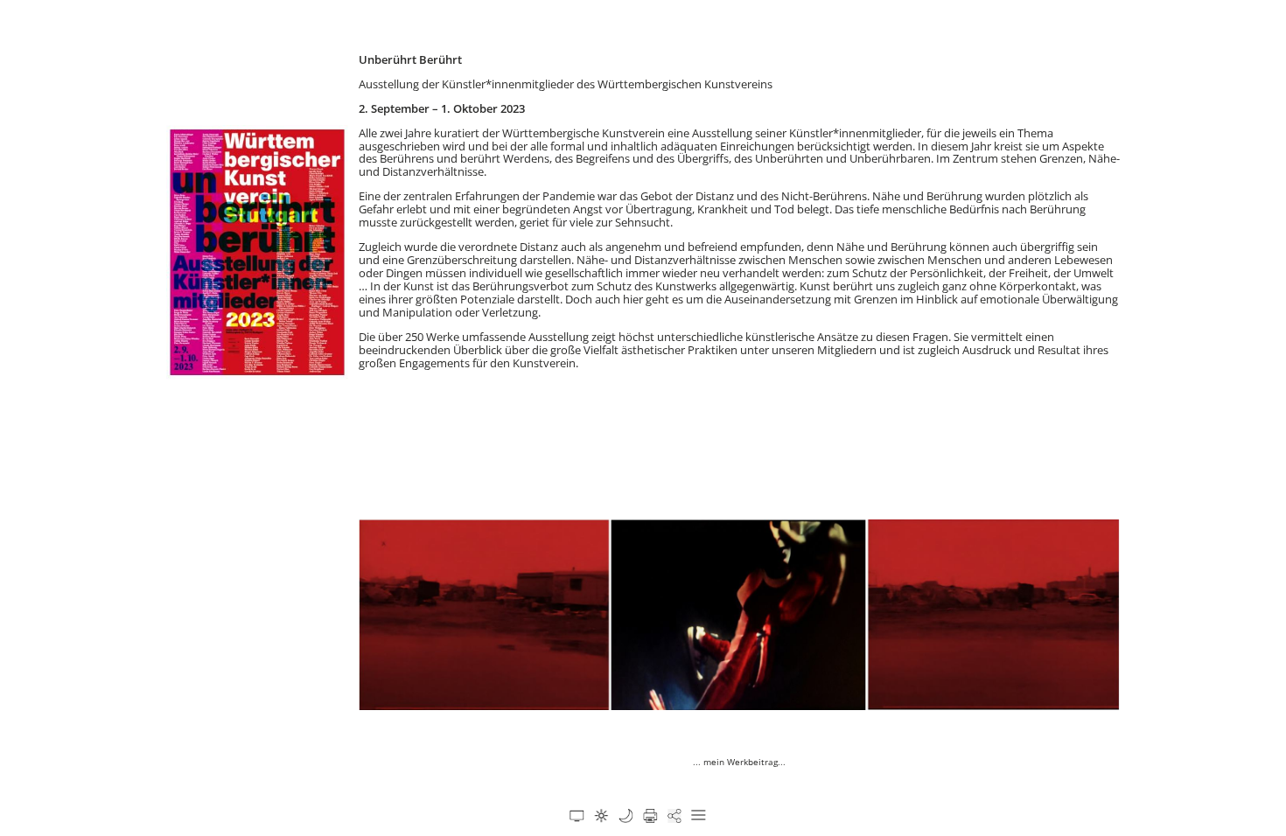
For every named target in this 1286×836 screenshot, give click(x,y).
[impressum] (626, 816)
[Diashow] (577, 816)
